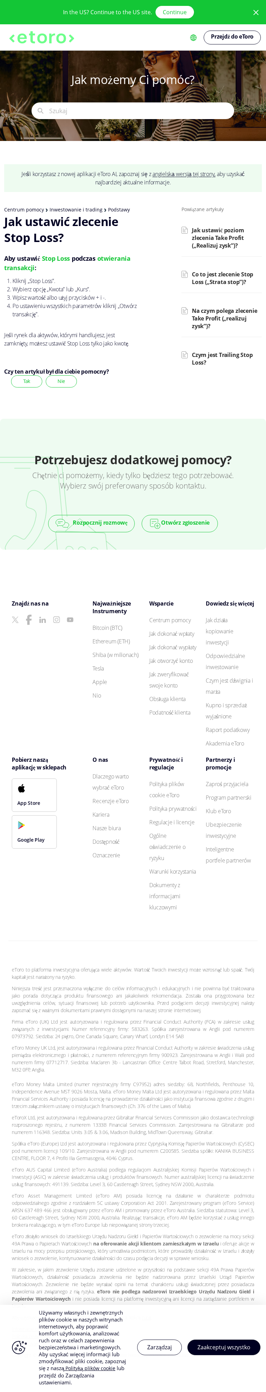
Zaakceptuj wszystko (223, 1347)
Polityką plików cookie (89, 1368)
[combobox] (141, 111)
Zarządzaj (159, 1347)
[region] (133, 1348)
